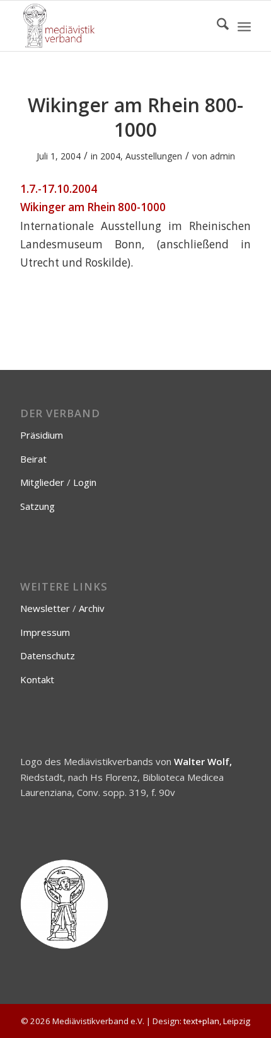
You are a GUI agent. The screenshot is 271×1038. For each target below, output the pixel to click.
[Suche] (216, 26)
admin (222, 156)
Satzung (37, 506)
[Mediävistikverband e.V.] (112, 26)
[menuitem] (216, 26)
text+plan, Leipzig (216, 1021)
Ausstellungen (153, 156)
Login (84, 482)
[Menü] (244, 26)
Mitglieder (42, 482)
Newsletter (45, 608)
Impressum (45, 632)
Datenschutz (47, 655)
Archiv (92, 608)
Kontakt (37, 679)
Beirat (33, 459)
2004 (110, 156)
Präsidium (41, 435)
